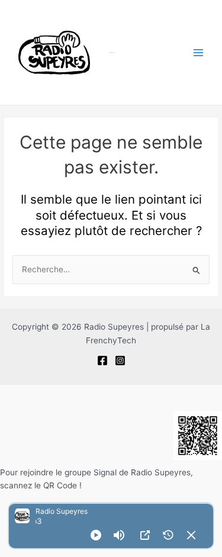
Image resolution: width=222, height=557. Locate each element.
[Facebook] (102, 360)
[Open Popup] (145, 535)
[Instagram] (120, 360)
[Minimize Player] (191, 535)
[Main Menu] (198, 52)
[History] (168, 535)
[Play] (96, 535)
